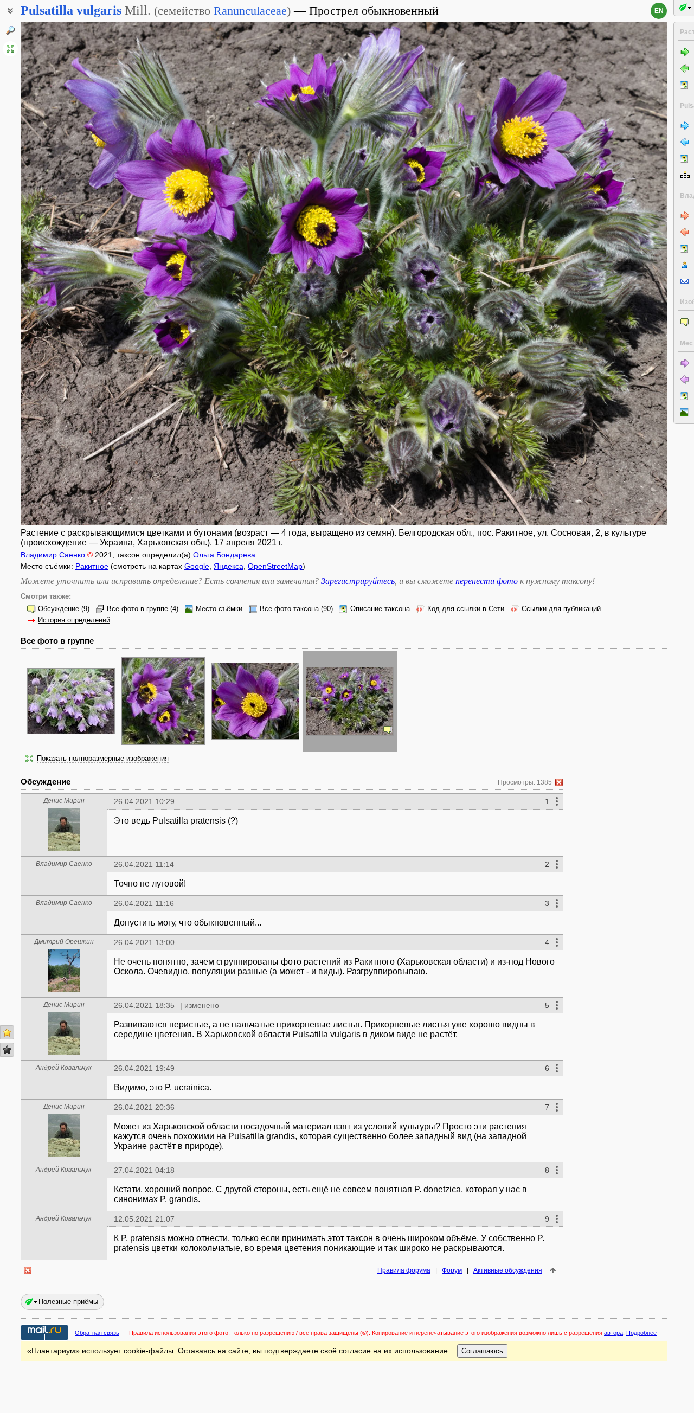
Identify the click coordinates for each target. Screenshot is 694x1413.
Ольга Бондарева (224, 554)
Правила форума (403, 1270)
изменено (201, 1005)
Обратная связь (97, 1332)
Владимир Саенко (53, 554)
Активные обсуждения (507, 1270)
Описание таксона (380, 609)
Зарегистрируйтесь (358, 581)
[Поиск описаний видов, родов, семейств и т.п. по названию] (10, 30)
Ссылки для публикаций (561, 609)
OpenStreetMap (275, 566)
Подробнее (641, 1332)
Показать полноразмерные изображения (103, 758)
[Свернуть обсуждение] (559, 782)
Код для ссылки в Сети (465, 609)
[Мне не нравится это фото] (7, 1050)
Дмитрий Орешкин (64, 942)
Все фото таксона (289, 609)
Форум (452, 1270)
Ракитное (91, 566)
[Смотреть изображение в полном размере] (10, 48)
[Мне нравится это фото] (7, 1032)
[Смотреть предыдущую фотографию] (87, 273)
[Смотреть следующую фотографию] (599, 273)
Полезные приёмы (68, 1302)
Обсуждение (58, 609)
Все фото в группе (137, 609)
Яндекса (228, 566)
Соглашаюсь (482, 1351)
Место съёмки (219, 609)
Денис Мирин (64, 801)
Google (196, 566)
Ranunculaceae (250, 10)
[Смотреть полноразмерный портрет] (64, 848)
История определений (74, 620)
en (659, 11)
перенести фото (486, 581)
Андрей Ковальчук (64, 1067)
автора (613, 1332)
